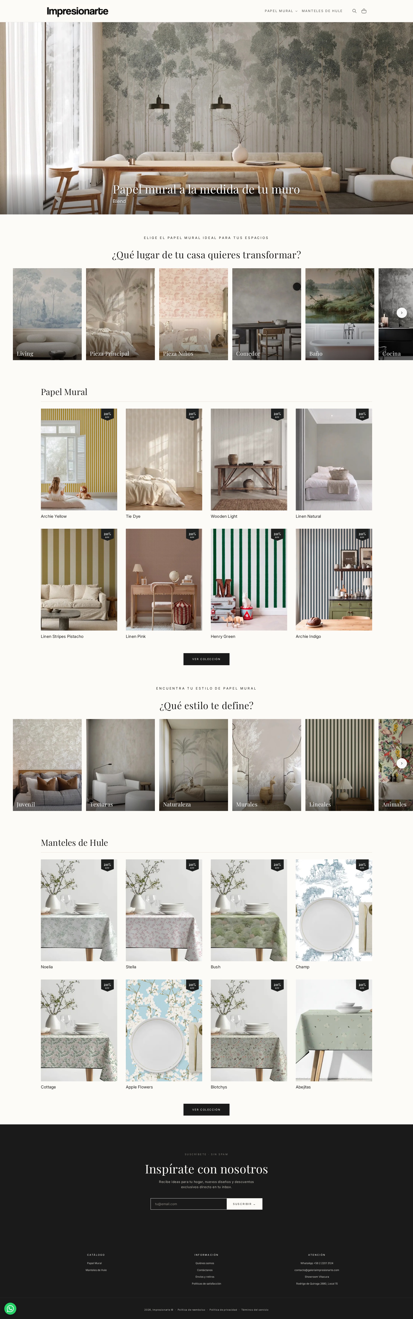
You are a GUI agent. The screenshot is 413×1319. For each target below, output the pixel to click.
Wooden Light (224, 516)
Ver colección (206, 659)
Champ (302, 966)
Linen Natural (308, 516)
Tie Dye (133, 516)
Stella (131, 966)
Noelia (47, 966)
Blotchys (219, 1087)
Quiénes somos (205, 1263)
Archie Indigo (308, 636)
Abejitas (303, 1087)
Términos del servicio (255, 1309)
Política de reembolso (191, 1309)
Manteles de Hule (74, 842)
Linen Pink (136, 636)
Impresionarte (161, 1309)
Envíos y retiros (205, 1276)
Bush (215, 966)
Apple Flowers (139, 1087)
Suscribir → (244, 1204)
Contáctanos (205, 1270)
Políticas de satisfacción (206, 1283)
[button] (280, 11)
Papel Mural (64, 391)
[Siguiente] (402, 313)
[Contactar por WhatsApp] (10, 1309)
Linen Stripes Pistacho (62, 636)
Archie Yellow (54, 516)
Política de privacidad (223, 1309)
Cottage (48, 1087)
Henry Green (223, 636)
